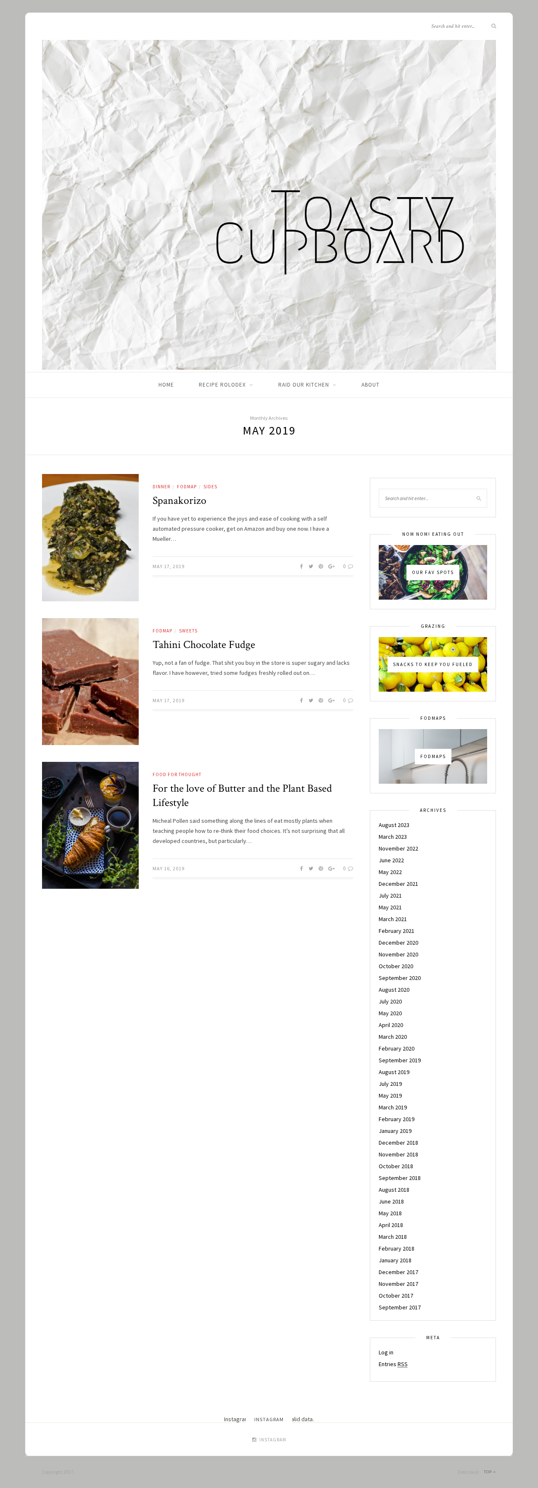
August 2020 (394, 989)
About (370, 384)
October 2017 (396, 1295)
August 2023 (394, 825)
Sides (210, 487)
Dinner (161, 487)
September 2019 (400, 1060)
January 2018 (395, 1260)
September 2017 (400, 1307)
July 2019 (390, 1084)
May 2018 (390, 1213)
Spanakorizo (179, 500)
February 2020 (396, 1048)
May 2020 (390, 1013)
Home (166, 384)
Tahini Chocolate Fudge (204, 644)
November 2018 (398, 1154)
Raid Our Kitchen (303, 384)
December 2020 (398, 942)
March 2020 (393, 1036)
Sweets (188, 631)
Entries (393, 1364)
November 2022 (398, 848)
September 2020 (400, 978)
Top (488, 1472)
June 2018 (391, 1201)
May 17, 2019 (169, 566)
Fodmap (187, 487)
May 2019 (390, 1095)
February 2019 (396, 1119)
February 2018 (396, 1248)
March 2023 (393, 836)
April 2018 (391, 1225)
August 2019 (394, 1072)
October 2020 (396, 966)
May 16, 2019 (169, 868)
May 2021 (390, 907)
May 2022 (390, 872)
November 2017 (398, 1284)
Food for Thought (177, 774)
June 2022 (391, 860)
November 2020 (398, 954)
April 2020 (391, 1025)
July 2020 (390, 1001)
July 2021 (390, 895)
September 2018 (400, 1178)
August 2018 (394, 1189)
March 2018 (393, 1236)
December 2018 (398, 1142)
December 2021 (398, 884)
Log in (386, 1352)
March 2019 (393, 1107)
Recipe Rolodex (222, 384)
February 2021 (396, 931)
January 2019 (395, 1131)
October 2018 (396, 1166)
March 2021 (393, 919)
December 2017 (398, 1272)
